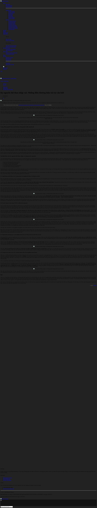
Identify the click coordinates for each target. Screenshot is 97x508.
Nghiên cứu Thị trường (8, 89)
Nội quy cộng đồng (7, 480)
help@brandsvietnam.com (8, 488)
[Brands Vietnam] (4, 1)
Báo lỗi (4, 84)
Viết (1, 71)
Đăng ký (5, 69)
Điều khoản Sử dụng (7, 477)
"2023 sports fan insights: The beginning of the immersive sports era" (31, 105)
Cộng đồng (5, 88)
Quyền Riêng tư (6, 479)
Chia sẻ (4, 83)
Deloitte (95, 285)
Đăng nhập (5, 67)
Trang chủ (5, 87)
